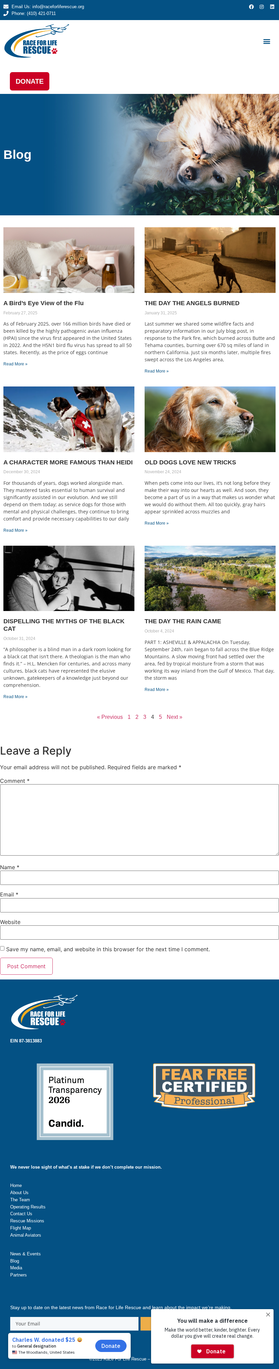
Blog (14, 1261)
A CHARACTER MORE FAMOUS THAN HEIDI (68, 462)
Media (16, 1267)
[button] (266, 41)
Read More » (15, 364)
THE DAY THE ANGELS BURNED (192, 303)
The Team (20, 1199)
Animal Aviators (25, 1235)
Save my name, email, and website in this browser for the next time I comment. (108, 949)
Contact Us (21, 1213)
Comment (15, 781)
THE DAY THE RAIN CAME (183, 621)
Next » (174, 717)
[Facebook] (251, 6)
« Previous (110, 717)
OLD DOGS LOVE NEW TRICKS (190, 462)
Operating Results (28, 1206)
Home (16, 1185)
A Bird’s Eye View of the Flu (43, 303)
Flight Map (20, 1228)
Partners (18, 1274)
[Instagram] (261, 6)
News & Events (25, 1253)
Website (10, 922)
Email (9, 894)
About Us (19, 1192)
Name (9, 867)
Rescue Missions (27, 1220)
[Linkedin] (272, 6)
